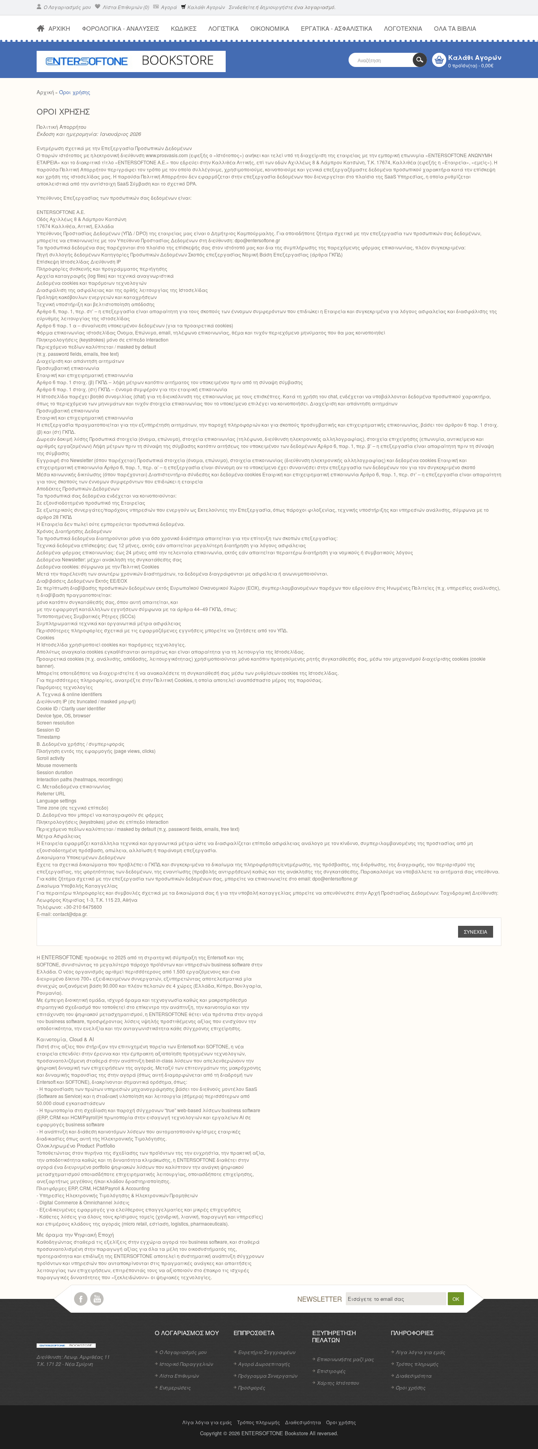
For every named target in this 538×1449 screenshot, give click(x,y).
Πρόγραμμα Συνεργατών (267, 1375)
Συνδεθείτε (242, 7)
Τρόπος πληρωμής (417, 1363)
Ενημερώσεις (175, 1387)
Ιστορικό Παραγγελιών (186, 1363)
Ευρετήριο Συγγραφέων (266, 1352)
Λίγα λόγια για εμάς (420, 1352)
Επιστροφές (331, 1370)
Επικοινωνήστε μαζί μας (345, 1359)
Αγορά (168, 7)
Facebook (80, 1299)
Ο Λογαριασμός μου (67, 7)
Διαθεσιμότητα (414, 1375)
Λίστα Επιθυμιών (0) (125, 7)
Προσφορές (251, 1387)
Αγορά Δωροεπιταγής (264, 1363)
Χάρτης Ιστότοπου (338, 1382)
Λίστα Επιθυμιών (179, 1375)
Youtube (97, 1299)
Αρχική (45, 92)
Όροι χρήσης (74, 92)
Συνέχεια (475, 931)
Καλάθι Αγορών (205, 7)
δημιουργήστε (276, 7)
